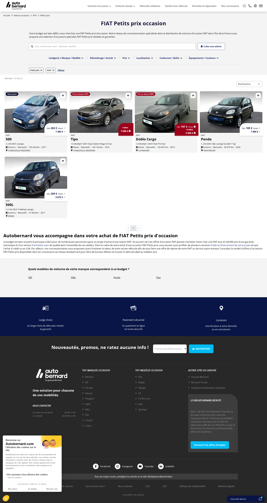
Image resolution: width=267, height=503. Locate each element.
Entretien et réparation (204, 6)
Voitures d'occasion (98, 6)
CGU (147, 486)
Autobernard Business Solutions (208, 387)
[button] (6, 498)
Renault (89, 376)
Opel (87, 404)
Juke (140, 404)
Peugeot (89, 398)
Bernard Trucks (199, 382)
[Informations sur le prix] (64, 132)
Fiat (87, 414)
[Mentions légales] (64, 128)
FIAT (35, 15)
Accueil (6, 15)
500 (30, 277)
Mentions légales (226, 486)
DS (86, 382)
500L (73, 277)
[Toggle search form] (244, 6)
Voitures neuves (124, 6)
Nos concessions (230, 6)
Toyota (89, 420)
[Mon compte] (255, 6)
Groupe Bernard (200, 376)
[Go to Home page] (16, 6)
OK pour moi (51, 489)
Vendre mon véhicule (176, 6)
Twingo (142, 387)
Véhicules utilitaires (150, 6)
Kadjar (141, 382)
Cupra (88, 425)
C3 (139, 393)
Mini (87, 409)
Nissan (88, 393)
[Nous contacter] (261, 5)
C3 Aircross (144, 398)
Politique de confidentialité (192, 486)
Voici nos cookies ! (15, 478)
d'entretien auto (40, 245)
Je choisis (32, 489)
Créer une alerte (212, 46)
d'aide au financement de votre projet (230, 245)
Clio (140, 376)
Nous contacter (125, 486)
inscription (203, 348)
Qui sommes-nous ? (95, 486)
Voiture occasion (21, 15)
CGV (165, 486)
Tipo (158, 277)
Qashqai (142, 409)
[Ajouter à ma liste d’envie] (62, 95)
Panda (117, 277)
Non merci (12, 489)
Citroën (89, 387)
